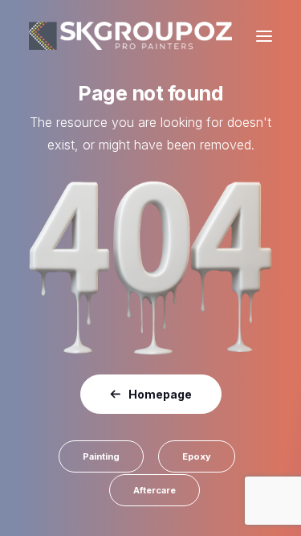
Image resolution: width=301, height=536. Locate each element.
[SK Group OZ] (130, 36)
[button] (264, 36)
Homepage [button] (160, 394)
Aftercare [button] (154, 490)
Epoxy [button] (196, 456)
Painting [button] (101, 456)
